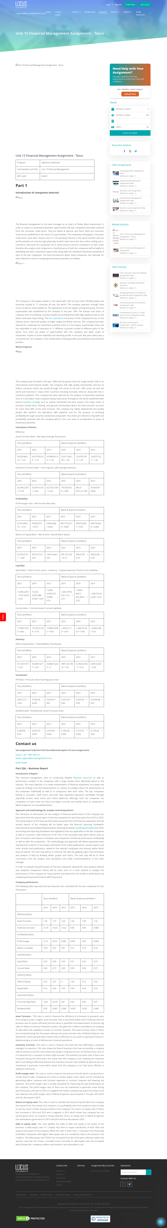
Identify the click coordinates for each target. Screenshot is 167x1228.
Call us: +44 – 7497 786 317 (28, 754)
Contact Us (60, 1171)
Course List (60, 1178)
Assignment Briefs (63, 1181)
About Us (60, 1174)
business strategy (31, 402)
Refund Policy (46, 1195)
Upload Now (130, 94)
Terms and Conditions (82, 1195)
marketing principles (84, 828)
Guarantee (33, 1195)
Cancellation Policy (62, 1195)
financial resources (82, 777)
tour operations (56, 318)
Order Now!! (21, 762)
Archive (59, 1185)
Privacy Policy (21, 1195)
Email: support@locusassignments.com (34, 758)
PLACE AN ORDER (130, 133)
